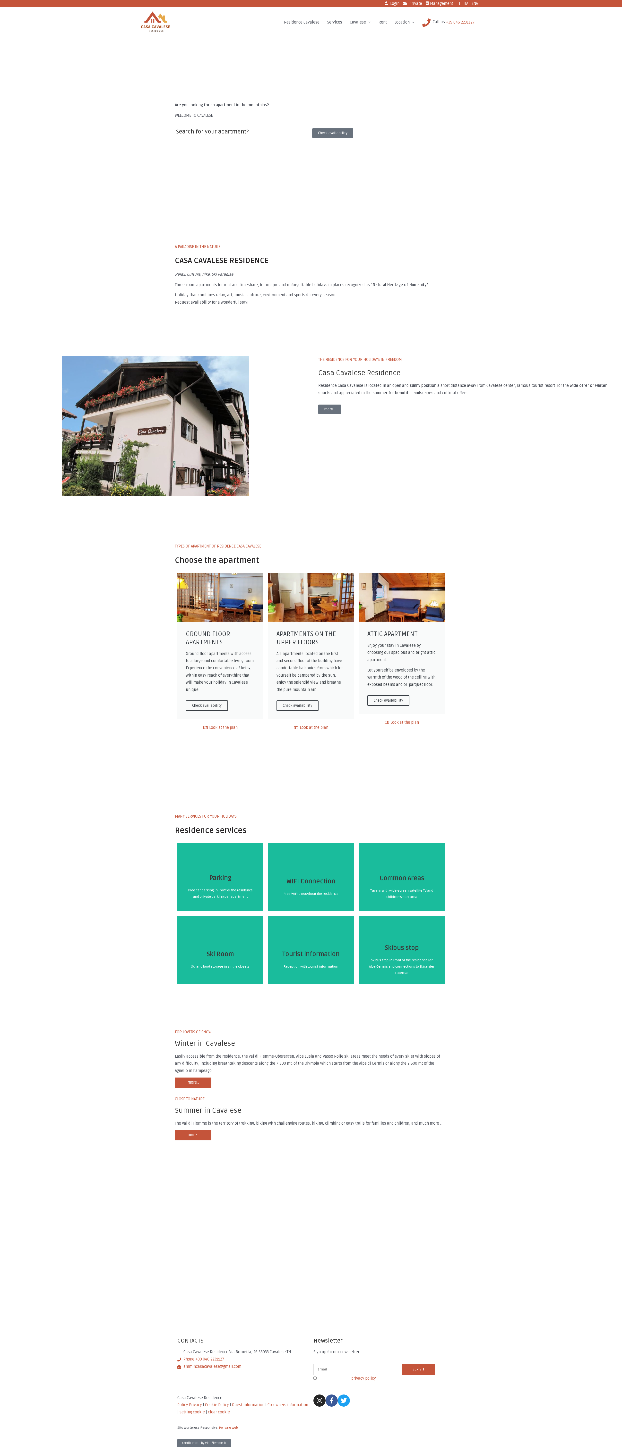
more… (193, 1082)
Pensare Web (228, 1428)
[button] (332, 133)
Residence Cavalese (302, 22)
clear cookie (219, 1412)
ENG (475, 3)
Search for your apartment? (212, 131)
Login (394, 3)
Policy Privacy (190, 1404)
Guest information (248, 1404)
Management (441, 3)
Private (415, 3)
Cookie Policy (217, 1404)
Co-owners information (288, 1404)
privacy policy (363, 1378)
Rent (383, 22)
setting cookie (192, 1412)
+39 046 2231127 (460, 22)
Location (402, 22)
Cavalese (358, 22)
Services (334, 22)
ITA (466, 3)
